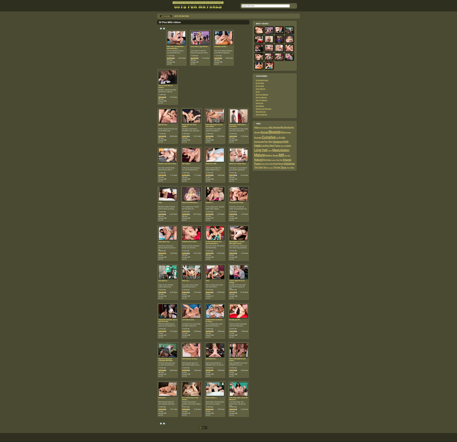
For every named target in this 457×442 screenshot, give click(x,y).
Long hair (261, 149)
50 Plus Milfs (260, 83)
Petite (278, 160)
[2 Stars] (169, 58)
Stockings (289, 163)
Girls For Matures (261, 97)
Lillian (282, 146)
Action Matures (260, 89)
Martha (270, 150)
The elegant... (186, 163)
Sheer (263, 164)
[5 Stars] (174, 58)
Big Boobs (285, 127)
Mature (259, 154)
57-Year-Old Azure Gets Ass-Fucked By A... (214, 242)
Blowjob (275, 131)
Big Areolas (274, 127)
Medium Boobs (271, 155)
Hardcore (278, 141)
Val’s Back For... (211, 359)
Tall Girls (258, 167)
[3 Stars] (171, 58)
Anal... (160, 202)
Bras (283, 132)
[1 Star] (168, 58)
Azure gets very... (164, 241)
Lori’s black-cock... (188, 320)
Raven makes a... (211, 398)
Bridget (288, 132)
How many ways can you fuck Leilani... (214, 125)
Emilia (282, 137)
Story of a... (186, 281)
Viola (288, 168)
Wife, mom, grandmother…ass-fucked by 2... (176, 47)
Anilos (258, 92)
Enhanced (259, 141)
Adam (257, 127)
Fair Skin (268, 141)
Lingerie (287, 145)
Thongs (276, 167)
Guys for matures (181, 16)
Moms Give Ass (261, 112)
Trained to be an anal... (189, 241)
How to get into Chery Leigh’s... (189, 125)
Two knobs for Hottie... (236, 202)
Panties (273, 160)
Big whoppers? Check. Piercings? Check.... (237, 242)
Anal (261, 128)
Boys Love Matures (262, 94)
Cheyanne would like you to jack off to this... (167, 321)
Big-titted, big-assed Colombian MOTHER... (165, 360)
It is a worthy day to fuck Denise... (190, 399)
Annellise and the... (220, 46)
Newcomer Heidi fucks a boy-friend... (237, 125)
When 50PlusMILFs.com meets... (237, 360)
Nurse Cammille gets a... (190, 202)
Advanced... (162, 398)
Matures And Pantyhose (263, 109)
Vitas (292, 167)
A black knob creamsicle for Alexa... (214, 321)
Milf (281, 154)
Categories (165, 16)
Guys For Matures (261, 100)
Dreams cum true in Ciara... (167, 163)
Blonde (264, 132)
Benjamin (266, 128)
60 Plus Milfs (260, 86)
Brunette (257, 137)
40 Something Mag (262, 80)
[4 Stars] (172, 58)
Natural (258, 159)
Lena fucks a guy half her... (200, 46)
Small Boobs (278, 163)
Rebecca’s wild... (211, 163)
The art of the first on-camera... (165, 86)
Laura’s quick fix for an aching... (237, 282)
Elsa (277, 138)
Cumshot (268, 136)
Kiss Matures (260, 106)
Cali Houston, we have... (190, 359)
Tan (265, 167)
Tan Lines (270, 168)
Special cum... (163, 124)
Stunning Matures (261, 114)
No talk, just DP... (235, 320)
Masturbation (280, 150)
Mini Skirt (287, 156)
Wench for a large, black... (238, 163)
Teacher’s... (210, 202)
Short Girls (269, 164)
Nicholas (267, 159)
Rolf (281, 160)
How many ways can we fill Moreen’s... (238, 399)
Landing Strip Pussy (270, 145)
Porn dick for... (163, 281)
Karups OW (259, 103)
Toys (283, 167)
